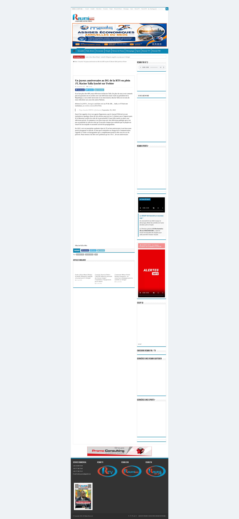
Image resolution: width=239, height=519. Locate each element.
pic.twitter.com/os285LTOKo (92, 106)
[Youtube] (154, 9)
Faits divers (98, 9)
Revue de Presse (118, 9)
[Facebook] (150, 9)
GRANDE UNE (80, 254)
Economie (105, 9)
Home (75, 61)
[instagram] (156, 9)
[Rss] (148, 9)
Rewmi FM (144, 9)
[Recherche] (167, 8)
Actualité (92, 9)
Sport (131, 9)
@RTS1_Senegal (87, 104)
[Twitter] (152, 9)
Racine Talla (89, 254)
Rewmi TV (137, 9)
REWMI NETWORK (160, 516)
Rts (96, 254)
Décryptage (126, 9)
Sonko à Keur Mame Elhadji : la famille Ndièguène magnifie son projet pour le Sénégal (107, 57)
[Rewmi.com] (84, 17)
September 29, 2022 (109, 110)
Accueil (87, 9)
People (111, 9)
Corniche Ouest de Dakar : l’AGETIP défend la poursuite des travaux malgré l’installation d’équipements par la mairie (103, 278)
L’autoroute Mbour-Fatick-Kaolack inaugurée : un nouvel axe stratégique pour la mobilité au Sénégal (124, 277)
